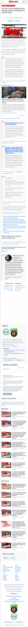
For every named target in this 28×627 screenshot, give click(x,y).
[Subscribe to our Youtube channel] (19, 360)
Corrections (17, 570)
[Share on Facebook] (3, 251)
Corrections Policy (6, 570)
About (16, 565)
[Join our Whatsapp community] (14, 360)
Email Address (6, 369)
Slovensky (5, 579)
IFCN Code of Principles (8, 567)
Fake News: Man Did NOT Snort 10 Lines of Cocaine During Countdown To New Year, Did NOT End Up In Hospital (14, 228)
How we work (18, 567)
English (16, 574)
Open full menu (2, 2)
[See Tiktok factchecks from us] (4, 360)
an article (15, 49)
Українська (17, 579)
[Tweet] (26, 1)
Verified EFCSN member (9, 351)
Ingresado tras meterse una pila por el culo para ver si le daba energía (14, 123)
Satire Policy (5, 568)
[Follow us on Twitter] (16, 360)
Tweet (18, 21)
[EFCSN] (14, 616)
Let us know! (14, 346)
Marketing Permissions (8, 375)
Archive (4, 572)
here (7, 54)
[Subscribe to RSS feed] (24, 360)
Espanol (4, 576)
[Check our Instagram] (11, 360)
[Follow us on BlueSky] (6, 360)
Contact (16, 572)
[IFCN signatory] (14, 609)
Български (5, 574)
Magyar (16, 576)
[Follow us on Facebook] (9, 360)
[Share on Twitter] (6, 251)
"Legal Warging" (19, 171)
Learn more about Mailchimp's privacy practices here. (12, 390)
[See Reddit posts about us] (21, 360)
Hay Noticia (8, 207)
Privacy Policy (18, 568)
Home (4, 565)
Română (4, 578)
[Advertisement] (14, 307)
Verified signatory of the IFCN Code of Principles (14, 350)
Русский (17, 578)
